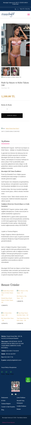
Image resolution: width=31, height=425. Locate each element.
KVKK (3, 400)
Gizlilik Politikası (21, 406)
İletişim (19, 409)
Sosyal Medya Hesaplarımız (9, 367)
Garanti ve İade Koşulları (8, 406)
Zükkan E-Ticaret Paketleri (8, 422)
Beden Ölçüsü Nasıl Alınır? (12, 128)
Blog (2, 409)
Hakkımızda (4, 397)
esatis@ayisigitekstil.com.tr (11, 360)
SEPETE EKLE (12, 115)
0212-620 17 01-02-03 (10, 351)
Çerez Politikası (21, 397)
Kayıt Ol (22, 9)
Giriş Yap (27, 9)
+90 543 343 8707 (8, 354)
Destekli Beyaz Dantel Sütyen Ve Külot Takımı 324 (7, 300)
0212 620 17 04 (7, 357)
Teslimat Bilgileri (6, 403)
